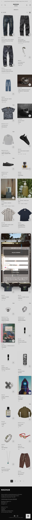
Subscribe (16, 272)
